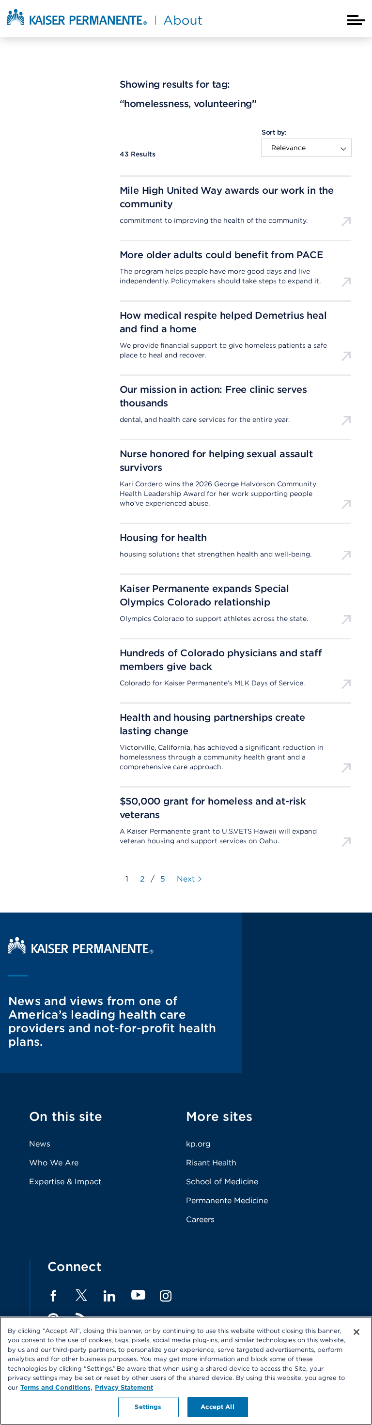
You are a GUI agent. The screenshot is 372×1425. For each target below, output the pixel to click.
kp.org (198, 1143)
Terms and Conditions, (56, 1387)
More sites (219, 1116)
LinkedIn (109, 1296)
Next (186, 879)
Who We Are (53, 1162)
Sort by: (274, 132)
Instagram (165, 1296)
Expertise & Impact (65, 1181)
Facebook (53, 1296)
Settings (148, 1406)
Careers (200, 1219)
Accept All (217, 1406)
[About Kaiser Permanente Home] (104, 25)
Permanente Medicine (227, 1200)
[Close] (356, 1332)
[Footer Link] (81, 1298)
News (39, 1143)
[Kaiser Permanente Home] (81, 951)
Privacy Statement (124, 1387)
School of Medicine (222, 1181)
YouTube (138, 1295)
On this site (65, 1116)
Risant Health (211, 1162)
